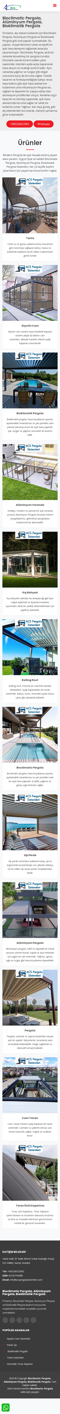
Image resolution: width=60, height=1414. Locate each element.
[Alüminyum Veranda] (30, 471)
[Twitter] (12, 1320)
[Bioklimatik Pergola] (30, 380)
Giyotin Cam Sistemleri (18, 1338)
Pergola (30, 1030)
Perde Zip (11, 1344)
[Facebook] (5, 1320)
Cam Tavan (30, 1118)
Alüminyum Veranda (30, 505)
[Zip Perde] (30, 822)
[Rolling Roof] (30, 647)
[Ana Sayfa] (11, 7)
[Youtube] (26, 1320)
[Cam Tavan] (30, 1085)
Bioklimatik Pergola (30, 413)
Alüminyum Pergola (30, 943)
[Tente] (30, 205)
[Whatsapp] (33, 1320)
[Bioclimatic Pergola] (30, 734)
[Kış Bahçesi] (30, 559)
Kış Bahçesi (30, 592)
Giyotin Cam (30, 326)
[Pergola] (30, 997)
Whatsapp (43, 124)
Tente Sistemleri (15, 1357)
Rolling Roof (30, 680)
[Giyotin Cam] (30, 292)
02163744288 (16, 1275)
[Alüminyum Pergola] (30, 909)
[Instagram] (19, 1320)
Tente (30, 238)
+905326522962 (19, 124)
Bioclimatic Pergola (30, 767)
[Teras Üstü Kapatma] (30, 1172)
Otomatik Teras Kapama (19, 1363)
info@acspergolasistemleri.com (26, 1279)
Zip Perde (30, 855)
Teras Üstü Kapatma (30, 1205)
